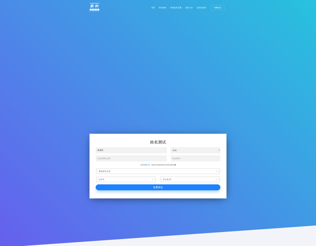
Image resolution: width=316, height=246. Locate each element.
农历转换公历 (145, 165)
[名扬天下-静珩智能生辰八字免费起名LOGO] (94, 7)
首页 (153, 7)
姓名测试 (162, 7)
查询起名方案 (175, 7)
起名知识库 (201, 7)
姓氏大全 (189, 7)
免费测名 (158, 187)
